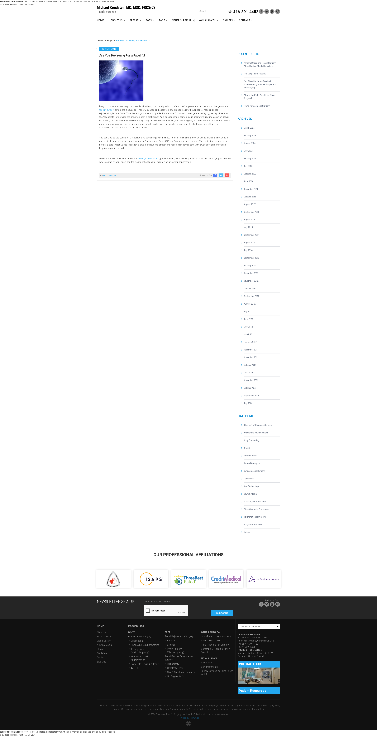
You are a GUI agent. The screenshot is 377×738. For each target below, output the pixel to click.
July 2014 (248, 250)
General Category (252, 463)
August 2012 (250, 304)
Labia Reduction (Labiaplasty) (216, 636)
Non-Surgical (207, 20)
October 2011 (250, 365)
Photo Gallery (104, 636)
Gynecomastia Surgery (254, 471)
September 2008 (251, 395)
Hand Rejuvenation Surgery (215, 644)
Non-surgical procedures (255, 501)
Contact (244, 20)
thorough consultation (148, 158)
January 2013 (250, 265)
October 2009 (250, 388)
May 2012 (248, 327)
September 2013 (251, 258)
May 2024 (248, 151)
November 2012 (251, 281)
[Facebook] (261, 11)
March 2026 (249, 128)
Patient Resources (252, 691)
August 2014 (250, 242)
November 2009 (251, 380)
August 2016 (250, 219)
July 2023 (248, 166)
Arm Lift (135, 668)
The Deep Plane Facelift (255, 74)
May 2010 (248, 373)
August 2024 (250, 143)
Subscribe (222, 613)
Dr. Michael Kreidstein (126, 9)
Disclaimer (102, 653)
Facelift (171, 640)
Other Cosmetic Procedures (256, 509)
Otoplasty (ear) (175, 668)
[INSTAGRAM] (277, 11)
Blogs (110, 40)
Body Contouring (251, 440)
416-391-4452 (245, 12)
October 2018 (250, 197)
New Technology (251, 486)
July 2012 (248, 311)
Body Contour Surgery (139, 636)
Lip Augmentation (176, 676)
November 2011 (251, 357)
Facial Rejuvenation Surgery (179, 636)
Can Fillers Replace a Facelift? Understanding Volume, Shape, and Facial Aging (260, 84)
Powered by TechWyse (188, 718)
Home (100, 20)
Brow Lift (171, 644)
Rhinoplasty (173, 664)
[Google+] (227, 175)
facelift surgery (106, 110)
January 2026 (250, 135)
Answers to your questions (256, 433)
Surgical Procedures (253, 524)
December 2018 (251, 189)
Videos (247, 532)
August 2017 (250, 204)
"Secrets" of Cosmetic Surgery (258, 425)
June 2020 (248, 181)
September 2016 (251, 212)
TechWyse (188, 723)
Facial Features (251, 455)
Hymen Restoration (211, 640)
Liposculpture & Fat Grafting (145, 645)
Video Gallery (104, 640)
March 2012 (249, 334)
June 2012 (248, 319)
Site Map (101, 661)
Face (162, 20)
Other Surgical (181, 20)
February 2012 (250, 342)
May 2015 (248, 227)
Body (149, 20)
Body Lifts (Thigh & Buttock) (145, 664)
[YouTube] (272, 11)
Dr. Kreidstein (109, 175)
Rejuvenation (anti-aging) (255, 517)
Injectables (206, 662)
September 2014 (251, 235)
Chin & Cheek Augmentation (181, 672)
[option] (113, 575)
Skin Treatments (209, 666)
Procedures (136, 626)
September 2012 (251, 296)
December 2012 (251, 273)
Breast (134, 20)
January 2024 (250, 158)
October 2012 (250, 288)
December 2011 (251, 350)
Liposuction (249, 478)
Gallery (228, 20)
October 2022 (250, 174)
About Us (117, 20)
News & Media (250, 494)
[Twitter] (266, 11)
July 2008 (248, 403)
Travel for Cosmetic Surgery (257, 106)
